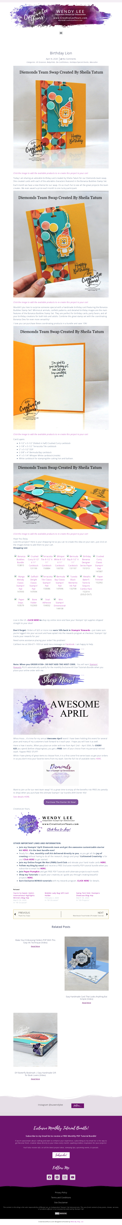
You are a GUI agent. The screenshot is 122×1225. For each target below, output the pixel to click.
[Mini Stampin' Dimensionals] (60, 602)
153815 (20, 565)
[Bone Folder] (34, 601)
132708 (72, 588)
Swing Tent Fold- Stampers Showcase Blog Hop (88, 894)
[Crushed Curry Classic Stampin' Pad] (99, 562)
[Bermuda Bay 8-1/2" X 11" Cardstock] (73, 561)
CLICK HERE (33, 620)
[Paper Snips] (20, 601)
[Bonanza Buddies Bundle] (20, 559)
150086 (46, 588)
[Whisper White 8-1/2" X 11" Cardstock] (60, 561)
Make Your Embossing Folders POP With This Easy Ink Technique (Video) (35, 941)
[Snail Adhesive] (47, 601)
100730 (59, 568)
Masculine (94, 62)
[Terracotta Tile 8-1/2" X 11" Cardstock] (47, 561)
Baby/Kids (51, 62)
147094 (33, 591)
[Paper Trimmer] (99, 578)
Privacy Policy (61, 1192)
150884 (46, 568)
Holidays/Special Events (79, 62)
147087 (99, 571)
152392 (99, 582)
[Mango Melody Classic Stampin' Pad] (20, 582)
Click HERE (28, 859)
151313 (86, 568)
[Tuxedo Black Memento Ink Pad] (73, 581)
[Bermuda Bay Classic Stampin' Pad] (60, 581)
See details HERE (21, 796)
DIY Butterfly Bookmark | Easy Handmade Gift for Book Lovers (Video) (35, 1074)
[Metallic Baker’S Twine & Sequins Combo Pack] (86, 582)
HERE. (30, 877)
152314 (86, 591)
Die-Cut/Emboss (62, 62)
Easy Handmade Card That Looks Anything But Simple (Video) (86, 997)
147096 (59, 588)
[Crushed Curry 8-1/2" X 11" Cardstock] (34, 561)
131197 (72, 568)
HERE (98, 758)
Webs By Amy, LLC (77, 1222)
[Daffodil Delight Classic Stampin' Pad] (34, 582)
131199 (33, 568)
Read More (35, 946)
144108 (59, 608)
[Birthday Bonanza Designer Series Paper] (86, 561)
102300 (33, 605)
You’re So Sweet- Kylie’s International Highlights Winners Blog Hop (24, 895)
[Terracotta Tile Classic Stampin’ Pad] (47, 581)
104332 (46, 605)
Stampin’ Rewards (80, 630)
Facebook (70, 644)
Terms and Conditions (61, 1197)
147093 (20, 591)
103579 (20, 605)
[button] (61, 33)
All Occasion (41, 62)
